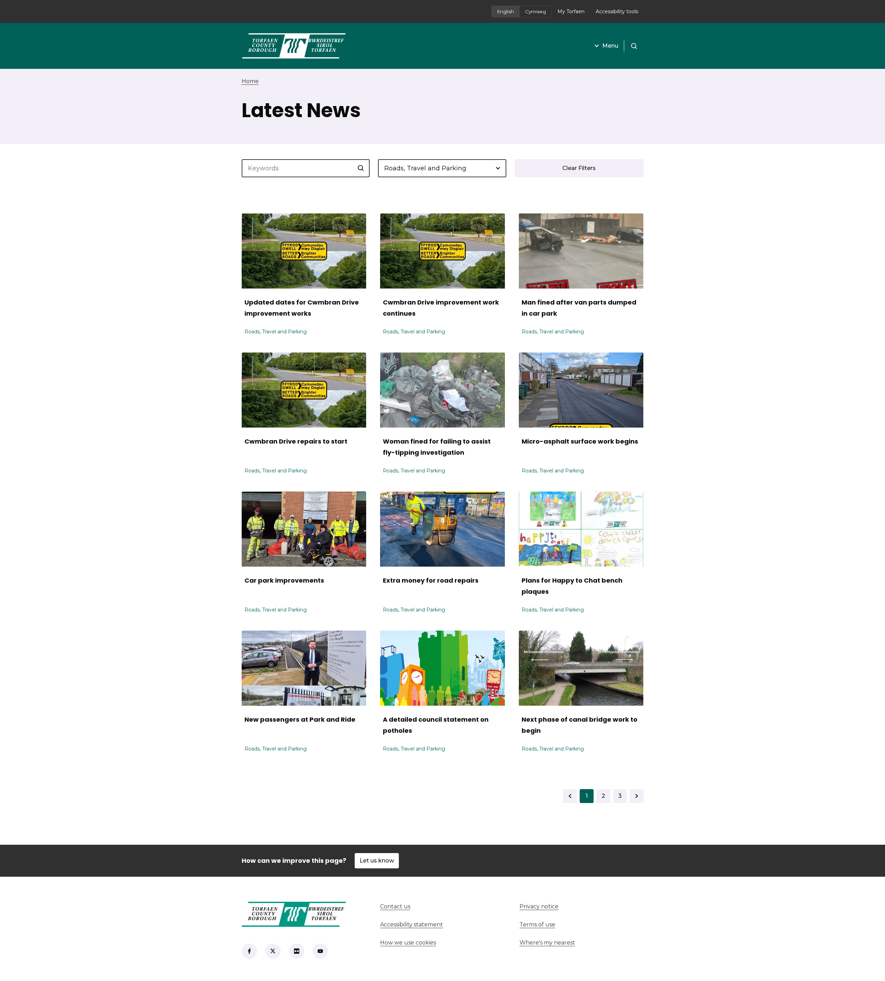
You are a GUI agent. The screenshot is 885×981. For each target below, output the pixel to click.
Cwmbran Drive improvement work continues (441, 308)
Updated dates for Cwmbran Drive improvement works (301, 308)
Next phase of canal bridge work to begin (579, 725)
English (505, 11)
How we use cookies (408, 942)
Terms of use (537, 924)
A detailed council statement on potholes (436, 725)
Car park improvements (284, 580)
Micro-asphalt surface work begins (580, 441)
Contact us (421, 906)
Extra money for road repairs (430, 580)
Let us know (377, 860)
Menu (610, 45)
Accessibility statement (411, 924)
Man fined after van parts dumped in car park (579, 308)
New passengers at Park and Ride (299, 719)
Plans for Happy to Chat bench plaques (572, 586)
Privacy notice (539, 906)
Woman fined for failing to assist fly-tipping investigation (437, 447)
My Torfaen (573, 13)
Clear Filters (579, 168)
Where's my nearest (573, 942)
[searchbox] (306, 168)
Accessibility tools (617, 11)
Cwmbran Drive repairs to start (295, 441)
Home (250, 81)
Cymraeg (535, 11)
